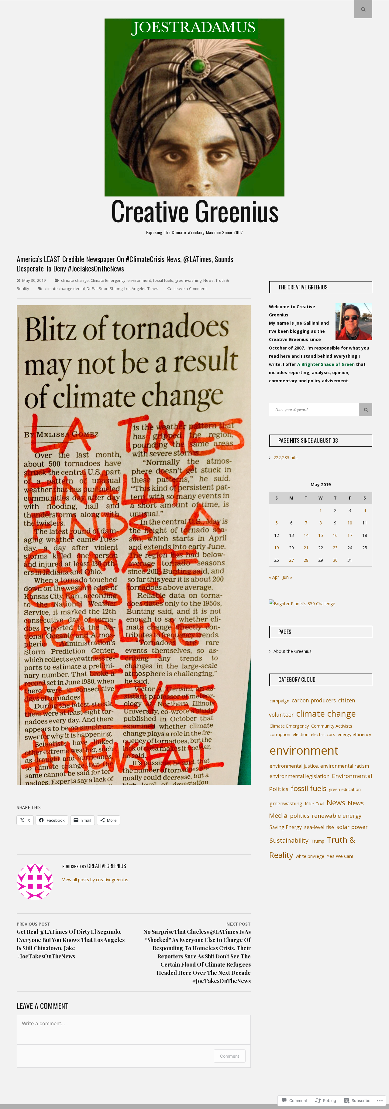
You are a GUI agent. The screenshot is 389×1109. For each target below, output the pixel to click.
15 (320, 535)
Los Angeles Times (141, 288)
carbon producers (314, 700)
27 (291, 560)
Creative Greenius (194, 210)
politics (299, 815)
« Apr (274, 577)
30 (335, 560)
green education (345, 789)
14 (306, 535)
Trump (317, 841)
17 (349, 535)
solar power (352, 827)
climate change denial (65, 288)
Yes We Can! (340, 856)
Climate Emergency (108, 280)
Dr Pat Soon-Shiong (104, 288)
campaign (279, 701)
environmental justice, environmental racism (319, 766)
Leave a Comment (190, 288)
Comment (229, 1056)
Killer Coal (314, 804)
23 (335, 548)
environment (139, 280)
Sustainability (289, 840)
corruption (280, 734)
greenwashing (188, 280)
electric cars (323, 734)
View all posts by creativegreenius (95, 879)
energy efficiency (354, 734)
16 (335, 535)
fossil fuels (163, 280)
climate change (75, 280)
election (300, 734)
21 (306, 548)
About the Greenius (293, 651)
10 (349, 523)
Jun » (287, 577)
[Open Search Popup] (363, 9)
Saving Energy (286, 827)
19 (276, 548)
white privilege (310, 856)
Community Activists (331, 726)
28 (306, 560)
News (208, 280)
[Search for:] (320, 409)
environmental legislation (299, 776)
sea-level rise (319, 827)
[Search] (365, 409)
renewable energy (336, 815)
